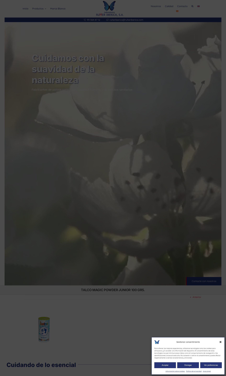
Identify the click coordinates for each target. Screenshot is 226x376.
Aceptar (165, 365)
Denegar (188, 365)
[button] (220, 342)
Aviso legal (207, 371)
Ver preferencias (211, 365)
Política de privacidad (194, 371)
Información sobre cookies (175, 371)
